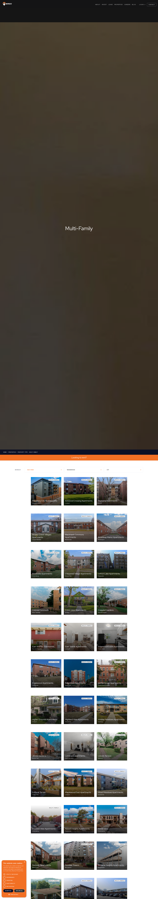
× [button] (24, 862)
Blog (134, 4)
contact (152, 4)
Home (5, 452)
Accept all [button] (8, 890)
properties (12, 452)
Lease (110, 4)
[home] (6, 4)
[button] (142, 4)
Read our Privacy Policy (17, 870)
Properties (118, 4)
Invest (104, 4)
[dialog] (14, 878)
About (97, 4)
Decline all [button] (19, 890)
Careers (127, 4)
